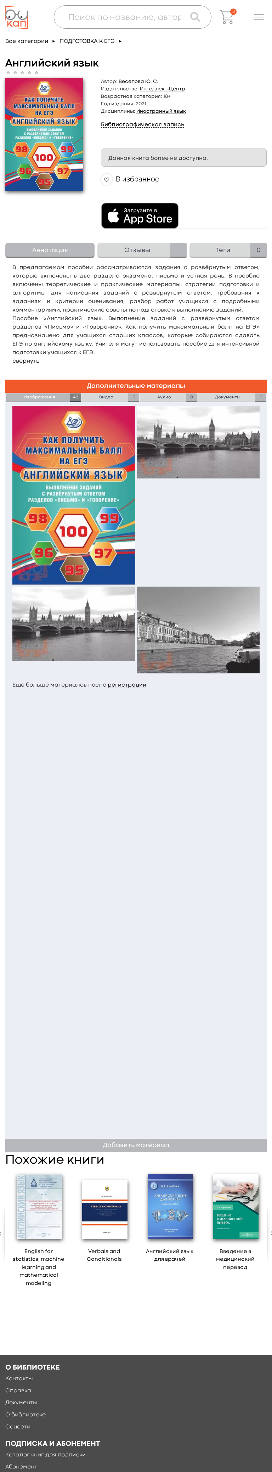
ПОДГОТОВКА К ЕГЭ (87, 41)
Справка (18, 1390)
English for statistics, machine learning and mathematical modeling (38, 1267)
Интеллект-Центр (162, 89)
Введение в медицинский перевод (235, 1259)
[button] (259, 17)
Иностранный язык (161, 111)
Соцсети (17, 1427)
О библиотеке (25, 1414)
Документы (21, 1402)
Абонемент (21, 1467)
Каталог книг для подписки (45, 1455)
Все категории (26, 41)
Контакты (19, 1378)
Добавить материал (136, 1145)
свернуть (25, 361)
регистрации (127, 685)
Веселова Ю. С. (138, 81)
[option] (38, 1232)
